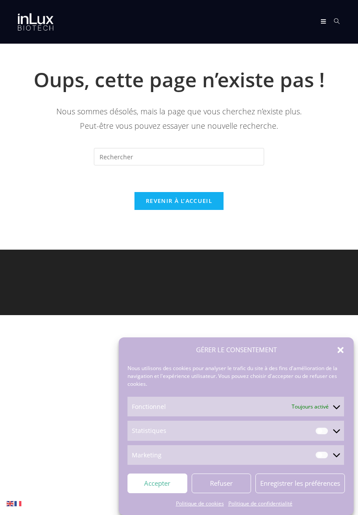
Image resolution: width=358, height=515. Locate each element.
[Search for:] (333, 21)
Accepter (157, 483)
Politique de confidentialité (260, 503)
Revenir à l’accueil (179, 201)
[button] (340, 350)
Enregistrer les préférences (300, 483)
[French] (18, 503)
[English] (10, 503)
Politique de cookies (200, 503)
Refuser (221, 483)
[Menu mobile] (324, 21)
